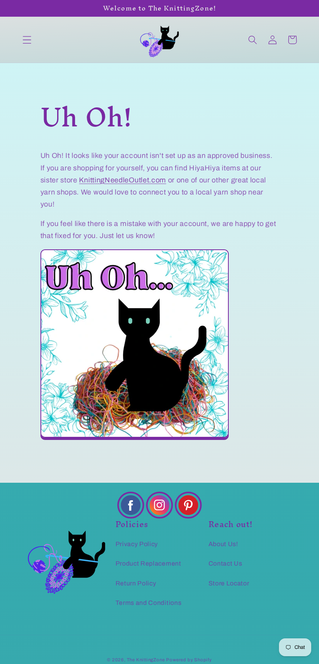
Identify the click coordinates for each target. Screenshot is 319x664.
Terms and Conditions (149, 602)
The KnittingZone (146, 659)
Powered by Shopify (189, 659)
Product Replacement (148, 563)
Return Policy (136, 583)
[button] (27, 40)
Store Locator (229, 583)
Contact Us (225, 563)
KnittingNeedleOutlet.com (122, 180)
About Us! (223, 544)
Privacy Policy (137, 544)
